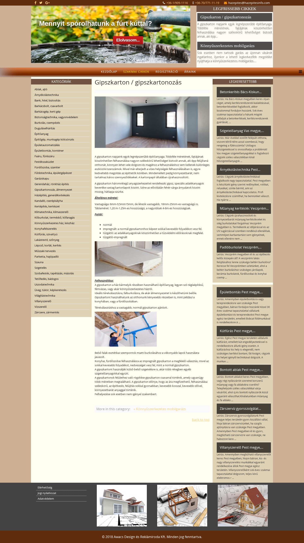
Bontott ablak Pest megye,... (241, 369)
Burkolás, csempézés (47, 123)
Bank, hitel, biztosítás (47, 100)
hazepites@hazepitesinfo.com (249, 3)
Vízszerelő (41, 307)
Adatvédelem (46, 498)
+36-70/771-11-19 (207, 3)
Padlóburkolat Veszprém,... (241, 247)
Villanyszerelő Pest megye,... (241, 447)
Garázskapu (42, 178)
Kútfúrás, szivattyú (46, 234)
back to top (200, 419)
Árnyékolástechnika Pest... (240, 169)
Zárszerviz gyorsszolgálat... (240, 408)
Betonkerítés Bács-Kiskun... (241, 92)
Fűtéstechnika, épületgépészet (53, 173)
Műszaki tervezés (45, 251)
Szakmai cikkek (136, 72)
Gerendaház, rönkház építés (52, 184)
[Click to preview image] (152, 122)
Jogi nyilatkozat (47, 493)
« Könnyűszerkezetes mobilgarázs (160, 409)
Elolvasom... (128, 40)
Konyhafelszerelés (46, 229)
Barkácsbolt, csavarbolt (49, 106)
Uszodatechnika (44, 284)
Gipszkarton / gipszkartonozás (225, 17)
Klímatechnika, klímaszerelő (51, 212)
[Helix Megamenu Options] (299, 71)
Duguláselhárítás (45, 128)
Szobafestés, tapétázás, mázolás (54, 273)
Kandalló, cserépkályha (49, 201)
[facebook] (35, 2)
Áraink (190, 72)
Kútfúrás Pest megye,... (237, 331)
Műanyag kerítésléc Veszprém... (244, 208)
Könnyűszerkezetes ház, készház (54, 223)
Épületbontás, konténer (49, 150)
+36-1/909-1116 (177, 3)
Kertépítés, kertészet (47, 206)
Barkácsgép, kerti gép (48, 111)
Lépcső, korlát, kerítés (48, 245)
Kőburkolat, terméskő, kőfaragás (55, 217)
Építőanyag (41, 134)
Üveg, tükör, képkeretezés (50, 290)
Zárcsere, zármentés (47, 312)
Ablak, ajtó (41, 89)
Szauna (39, 262)
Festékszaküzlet (44, 162)
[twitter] (40, 2)
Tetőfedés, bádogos (47, 279)
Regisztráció (167, 72)
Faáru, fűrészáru (44, 156)
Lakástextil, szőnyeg (47, 240)
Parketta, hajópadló (47, 256)
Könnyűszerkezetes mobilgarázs (227, 45)
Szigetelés (41, 268)
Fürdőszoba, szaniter (47, 167)
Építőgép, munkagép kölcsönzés (54, 139)
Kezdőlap (109, 72)
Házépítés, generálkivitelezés (52, 195)
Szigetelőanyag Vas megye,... (242, 130)
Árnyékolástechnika (47, 95)
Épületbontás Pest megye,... (241, 292)
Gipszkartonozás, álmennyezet (53, 189)
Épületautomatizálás (47, 145)
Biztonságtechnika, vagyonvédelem (56, 117)
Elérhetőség (45, 487)
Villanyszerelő (43, 301)
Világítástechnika (45, 295)
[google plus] (47, 2)
